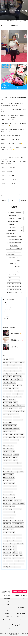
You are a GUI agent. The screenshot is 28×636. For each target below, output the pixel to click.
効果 (16, 370)
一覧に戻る (14, 200)
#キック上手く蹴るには (14, 263)
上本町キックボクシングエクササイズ (9, 405)
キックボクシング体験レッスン (18, 523)
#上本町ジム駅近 (14, 245)
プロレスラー (11, 373)
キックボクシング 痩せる (8, 491)
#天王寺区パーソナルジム (14, 221)
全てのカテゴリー (7, 302)
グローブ (14, 385)
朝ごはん (14, 549)
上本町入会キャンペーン (7, 419)
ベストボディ (9, 376)
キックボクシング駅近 (19, 543)
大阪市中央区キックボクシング (13, 414)
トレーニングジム (6, 382)
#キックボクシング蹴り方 (14, 260)
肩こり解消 (5, 396)
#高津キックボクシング (14, 278)
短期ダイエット (21, 373)
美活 (12, 367)
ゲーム (20, 552)
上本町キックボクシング (7, 402)
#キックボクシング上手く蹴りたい (14, 266)
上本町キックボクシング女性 (19, 437)
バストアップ (20, 393)
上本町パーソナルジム (7, 468)
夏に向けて (11, 408)
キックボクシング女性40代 (7, 437)
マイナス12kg (5, 399)
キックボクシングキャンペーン (8, 512)
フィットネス (18, 566)
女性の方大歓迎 (19, 537)
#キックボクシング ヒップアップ (14, 248)
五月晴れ (4, 414)
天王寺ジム (15, 460)
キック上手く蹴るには (18, 500)
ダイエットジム (18, 365)
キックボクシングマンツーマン (8, 532)
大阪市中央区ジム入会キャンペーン (9, 431)
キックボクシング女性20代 (8, 434)
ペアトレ (4, 411)
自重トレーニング (16, 388)
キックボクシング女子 (7, 388)
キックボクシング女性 (7, 385)
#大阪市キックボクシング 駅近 (14, 233)
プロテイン (5, 365)
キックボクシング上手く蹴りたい (9, 506)
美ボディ (16, 408)
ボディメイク (18, 563)
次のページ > (23, 200)
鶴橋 (9, 540)
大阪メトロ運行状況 (19, 555)
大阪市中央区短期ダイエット (8, 465)
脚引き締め (9, 537)
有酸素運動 (5, 566)
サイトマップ (21, 619)
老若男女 (16, 367)
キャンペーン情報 (7, 307)
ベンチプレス (13, 382)
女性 (7, 359)
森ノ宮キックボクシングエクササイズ (9, 463)
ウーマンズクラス (13, 379)
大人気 (20, 367)
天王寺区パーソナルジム (17, 468)
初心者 (13, 566)
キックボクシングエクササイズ (8, 543)
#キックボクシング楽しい (14, 272)
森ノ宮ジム (20, 463)
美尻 (4, 393)
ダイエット (12, 194)
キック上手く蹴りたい (7, 503)
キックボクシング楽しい (17, 509)
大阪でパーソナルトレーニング (8, 179)
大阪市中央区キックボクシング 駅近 (9, 486)
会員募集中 (21, 391)
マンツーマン (11, 563)
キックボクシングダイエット (8, 529)
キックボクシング (9, 561)
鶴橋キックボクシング (19, 520)
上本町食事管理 (16, 454)
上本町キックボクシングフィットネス (9, 471)
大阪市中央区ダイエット (7, 416)
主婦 (9, 396)
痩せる (20, 540)
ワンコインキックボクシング (8, 526)
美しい (13, 396)
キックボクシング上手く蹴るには (18, 503)
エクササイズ (16, 194)
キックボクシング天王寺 (7, 422)
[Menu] (25, 2)
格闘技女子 (14, 393)
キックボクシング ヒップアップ (9, 497)
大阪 (4, 561)
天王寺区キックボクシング (18, 419)
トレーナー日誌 (4, 194)
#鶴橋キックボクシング (14, 281)
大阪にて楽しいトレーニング (8, 183)
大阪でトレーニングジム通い (8, 168)
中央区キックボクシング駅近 (8, 480)
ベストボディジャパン (17, 376)
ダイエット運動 (21, 362)
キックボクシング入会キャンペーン (9, 514)
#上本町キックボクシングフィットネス (14, 218)
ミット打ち (16, 561)
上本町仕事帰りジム (18, 465)
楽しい (2, 195)
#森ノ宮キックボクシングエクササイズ (14, 212)
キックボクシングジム (7, 546)
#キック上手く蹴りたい (14, 275)
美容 (20, 408)
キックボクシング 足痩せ (8, 500)
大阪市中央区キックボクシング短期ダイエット (11, 428)
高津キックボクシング (7, 523)
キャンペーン (5, 408)
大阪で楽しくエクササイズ (7, 176)
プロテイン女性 (11, 365)
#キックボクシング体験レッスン (14, 292)
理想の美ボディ (18, 411)
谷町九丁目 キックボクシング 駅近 (9, 488)
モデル (14, 537)
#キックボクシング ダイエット (14, 254)
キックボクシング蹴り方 (7, 509)
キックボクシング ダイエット (8, 494)
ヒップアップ (8, 393)
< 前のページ (4, 200)
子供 (13, 552)
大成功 (20, 396)
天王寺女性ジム (14, 457)
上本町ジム (15, 402)
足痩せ (4, 537)
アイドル (4, 367)
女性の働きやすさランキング (8, 362)
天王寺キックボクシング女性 (8, 445)
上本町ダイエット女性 (14, 440)
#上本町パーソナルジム (14, 224)
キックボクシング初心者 (19, 526)
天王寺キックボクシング (7, 460)
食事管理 (20, 370)
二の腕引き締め (14, 540)
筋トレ (9, 367)
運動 (16, 396)
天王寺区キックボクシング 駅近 (9, 477)
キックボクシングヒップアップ (18, 558)
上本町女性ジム (6, 440)
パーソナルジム (18, 535)
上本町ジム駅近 (20, 471)
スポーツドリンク (6, 370)
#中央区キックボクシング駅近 (14, 236)
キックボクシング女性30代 (18, 434)
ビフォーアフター (6, 391)
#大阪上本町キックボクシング (14, 284)
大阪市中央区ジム (16, 416)
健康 (22, 563)
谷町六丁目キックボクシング (8, 517)
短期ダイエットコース (7, 552)
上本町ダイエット (12, 399)
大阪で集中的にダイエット (7, 172)
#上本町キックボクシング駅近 (14, 242)
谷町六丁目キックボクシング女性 (9, 451)
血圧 (12, 391)
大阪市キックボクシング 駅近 (8, 483)
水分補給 (12, 370)
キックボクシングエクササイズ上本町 (9, 425)
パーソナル (22, 194)
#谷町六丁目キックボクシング (14, 286)
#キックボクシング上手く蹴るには (14, 269)
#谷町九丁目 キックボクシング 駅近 (14, 227)
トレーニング (20, 379)
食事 (9, 566)
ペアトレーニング (11, 411)
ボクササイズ (5, 563)
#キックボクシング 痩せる (14, 257)
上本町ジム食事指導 (6, 457)
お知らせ (5, 304)
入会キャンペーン (21, 405)
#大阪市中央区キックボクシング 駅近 (14, 230)
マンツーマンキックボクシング (8, 535)
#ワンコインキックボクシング (14, 289)
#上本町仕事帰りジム (14, 215)
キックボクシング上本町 (7, 549)
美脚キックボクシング (7, 558)
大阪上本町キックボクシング (8, 520)
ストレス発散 (22, 561)
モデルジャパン (6, 379)
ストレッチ (14, 546)
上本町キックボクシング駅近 (8, 474)
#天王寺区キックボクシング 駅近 (14, 239)
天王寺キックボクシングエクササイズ (9, 442)
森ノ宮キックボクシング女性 (8, 448)
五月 (23, 411)
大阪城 (16, 362)
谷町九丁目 (5, 540)
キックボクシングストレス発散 (8, 555)
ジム (8, 194)
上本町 (16, 373)
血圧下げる (16, 391)
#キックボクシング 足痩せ (14, 251)
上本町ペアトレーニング (7, 454)
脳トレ (17, 552)
